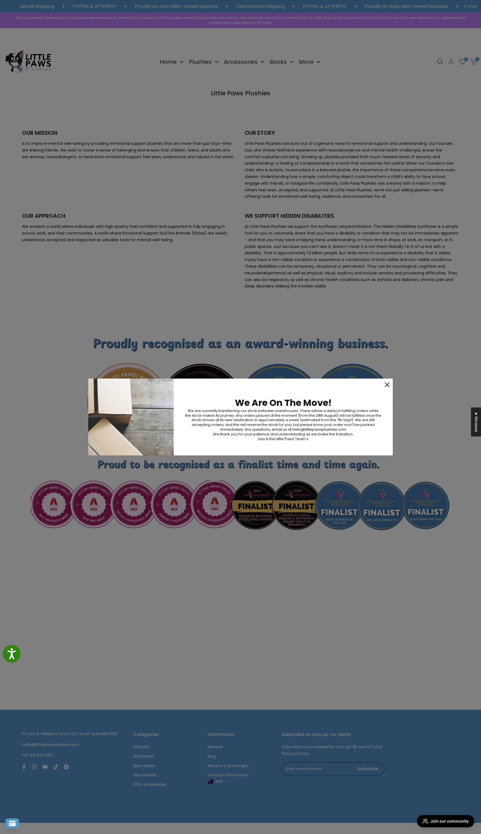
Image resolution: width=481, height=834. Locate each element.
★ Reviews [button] (476, 422)
